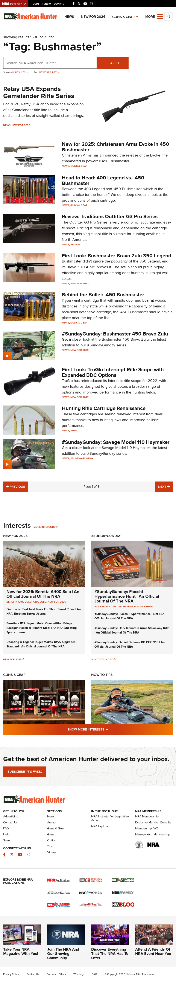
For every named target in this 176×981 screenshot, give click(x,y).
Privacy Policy (11, 974)
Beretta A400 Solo (19, 602)
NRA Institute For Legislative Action (110, 818)
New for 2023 (79, 283)
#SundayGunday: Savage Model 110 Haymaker (116, 442)
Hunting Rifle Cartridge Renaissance (104, 408)
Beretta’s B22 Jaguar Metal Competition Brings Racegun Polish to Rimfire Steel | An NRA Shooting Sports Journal (41, 628)
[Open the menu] (160, 16)
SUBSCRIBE (25, 771)
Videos (51, 852)
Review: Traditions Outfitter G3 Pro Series (110, 216)
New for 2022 (79, 350)
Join (36, 4)
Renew (46, 4)
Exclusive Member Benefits (153, 822)
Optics (51, 840)
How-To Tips (102, 674)
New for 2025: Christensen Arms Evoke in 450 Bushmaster (115, 147)
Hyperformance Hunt (138, 606)
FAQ (6, 828)
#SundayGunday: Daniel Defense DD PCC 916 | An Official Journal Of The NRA (129, 644)
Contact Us (10, 822)
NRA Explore (99, 826)
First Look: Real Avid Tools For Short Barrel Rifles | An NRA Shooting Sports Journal (43, 611)
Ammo (74, 430)
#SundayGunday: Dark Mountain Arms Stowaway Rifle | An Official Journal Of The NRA (131, 630)
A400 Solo (39, 602)
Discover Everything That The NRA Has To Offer (109, 954)
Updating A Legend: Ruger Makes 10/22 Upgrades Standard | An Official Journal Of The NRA (41, 644)
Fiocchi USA (114, 606)
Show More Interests (111, 729)
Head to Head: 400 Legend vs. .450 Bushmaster (103, 180)
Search (112, 63)
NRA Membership (147, 816)
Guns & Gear (123, 16)
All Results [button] (18, 72)
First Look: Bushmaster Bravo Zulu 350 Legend (116, 255)
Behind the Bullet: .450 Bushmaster (103, 294)
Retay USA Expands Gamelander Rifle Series (38, 92)
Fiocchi (99, 606)
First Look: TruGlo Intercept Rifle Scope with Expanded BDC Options (113, 372)
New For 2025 (15, 535)
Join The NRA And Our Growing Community (63, 954)
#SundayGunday (81, 458)
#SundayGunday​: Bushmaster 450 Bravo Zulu (115, 334)
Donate (59, 4)
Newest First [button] (48, 72)
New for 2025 (12, 659)
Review (75, 244)
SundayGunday (102, 659)
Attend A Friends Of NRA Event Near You (153, 951)
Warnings (78, 974)
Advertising (10, 816)
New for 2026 (93, 16)
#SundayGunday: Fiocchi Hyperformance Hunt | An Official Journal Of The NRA (126, 596)
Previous (17, 486)
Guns (50, 834)
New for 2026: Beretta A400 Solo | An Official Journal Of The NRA (42, 593)
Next (165, 486)
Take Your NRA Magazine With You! (20, 951)
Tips (50, 846)
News (69, 16)
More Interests (44, 527)
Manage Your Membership (152, 834)
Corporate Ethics (56, 974)
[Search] (168, 16)
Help (6, 834)
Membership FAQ (146, 828)
